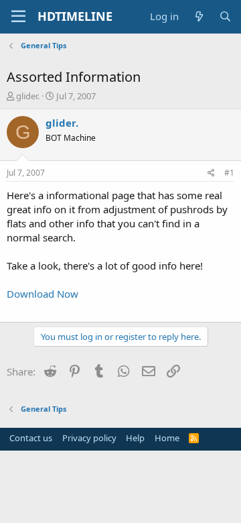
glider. (27, 96)
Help (135, 438)
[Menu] (18, 17)
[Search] (225, 16)
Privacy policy (89, 438)
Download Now (42, 293)
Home (167, 438)
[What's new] (198, 16)
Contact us (30, 438)
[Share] (211, 173)
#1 (229, 172)
